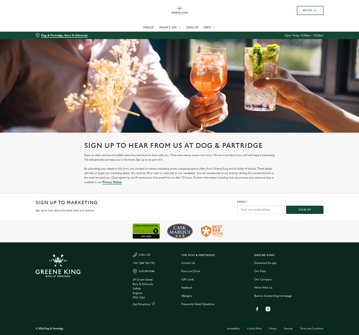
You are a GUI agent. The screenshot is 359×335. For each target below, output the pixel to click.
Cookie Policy (254, 328)
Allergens (186, 296)
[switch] (133, 35)
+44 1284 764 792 (144, 263)
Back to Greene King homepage (273, 296)
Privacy (273, 328)
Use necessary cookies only (302, 22)
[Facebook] (257, 309)
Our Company (263, 279)
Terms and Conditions (311, 328)
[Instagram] (268, 309)
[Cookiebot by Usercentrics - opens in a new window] (49, 35)
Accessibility (233, 328)
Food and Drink (190, 271)
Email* (242, 201)
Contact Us (188, 263)
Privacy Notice (112, 182)
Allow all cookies (302, 9)
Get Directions (141, 304)
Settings (217, 34)
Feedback (186, 287)
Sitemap (288, 328)
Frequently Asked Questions (197, 304)
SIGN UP (304, 209)
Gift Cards (187, 279)
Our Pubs (260, 271)
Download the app (265, 263)
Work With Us (263, 287)
